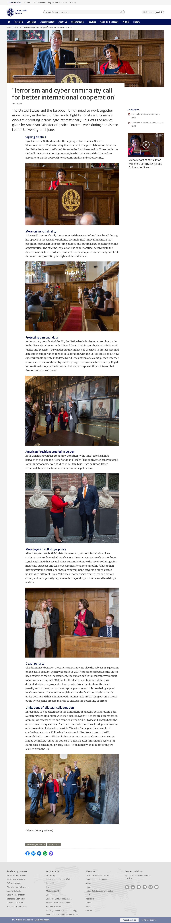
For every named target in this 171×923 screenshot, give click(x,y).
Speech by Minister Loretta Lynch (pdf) (145, 116)
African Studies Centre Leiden (58, 903)
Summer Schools (14, 891)
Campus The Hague (109, 21)
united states (54, 845)
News (16, 27)
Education (31, 21)
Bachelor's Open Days (16, 899)
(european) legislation (36, 845)
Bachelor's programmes (16, 875)
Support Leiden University (96, 879)
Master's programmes (16, 879)
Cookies (89, 903)
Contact (89, 910)
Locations (89, 895)
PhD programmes (14, 883)
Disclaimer (90, 899)
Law (48, 887)
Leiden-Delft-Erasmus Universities (99, 891)
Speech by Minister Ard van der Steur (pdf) (147, 124)
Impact (88, 887)
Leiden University (14, 2)
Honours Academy (53, 906)
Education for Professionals (18, 887)
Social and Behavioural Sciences (59, 899)
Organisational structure (57, 2)
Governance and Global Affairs (58, 879)
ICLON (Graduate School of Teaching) (61, 910)
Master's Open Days (15, 903)
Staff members (39, 2)
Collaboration (77, 21)
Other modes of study (16, 895)
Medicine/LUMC (52, 891)
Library (72, 2)
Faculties (92, 21)
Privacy (88, 906)
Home (9, 27)
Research (18, 21)
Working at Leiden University (97, 875)
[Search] (121, 12)
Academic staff (47, 21)
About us (63, 21)
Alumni (126, 21)
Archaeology (51, 875)
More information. (42, 920)
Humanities (50, 883)
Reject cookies (150, 920)
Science (49, 895)
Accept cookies (129, 920)
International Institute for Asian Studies (62, 914)
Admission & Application (17, 906)
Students (27, 2)
